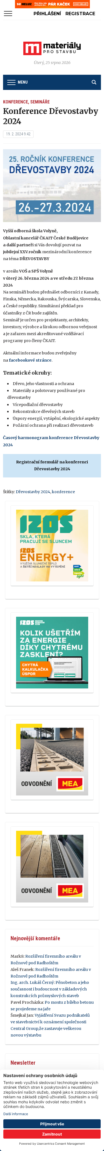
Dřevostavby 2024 (33, 491)
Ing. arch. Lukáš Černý (32, 982)
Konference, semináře (26, 102)
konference (63, 491)
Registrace (80, 13)
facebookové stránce (30, 360)
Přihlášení (47, 13)
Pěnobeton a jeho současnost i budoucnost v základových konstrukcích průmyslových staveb (50, 989)
